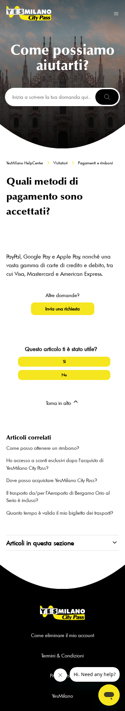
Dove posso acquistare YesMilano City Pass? (51, 480)
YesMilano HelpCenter (24, 162)
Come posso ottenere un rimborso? (42, 448)
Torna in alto (59, 403)
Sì (64, 361)
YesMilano (62, 696)
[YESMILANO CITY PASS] (28, 13)
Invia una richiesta (62, 309)
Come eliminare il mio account (62, 635)
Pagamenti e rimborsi (95, 162)
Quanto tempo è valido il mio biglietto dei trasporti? (59, 513)
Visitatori (60, 162)
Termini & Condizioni (62, 655)
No (64, 374)
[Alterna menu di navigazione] (116, 13)
